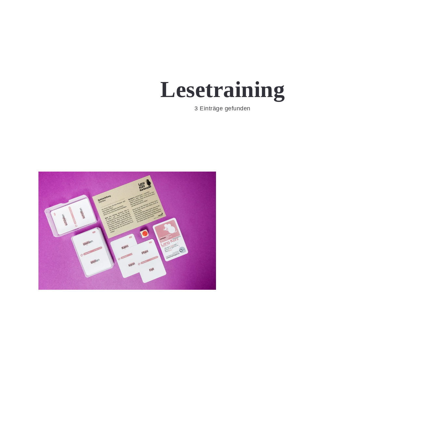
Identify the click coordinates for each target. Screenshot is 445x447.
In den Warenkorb (127, 251)
